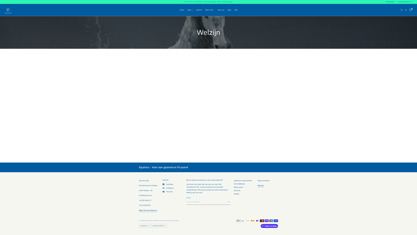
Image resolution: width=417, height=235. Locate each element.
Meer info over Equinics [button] (148, 210)
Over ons (221, 10)
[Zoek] (402, 10)
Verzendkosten (239, 184)
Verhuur (199, 10)
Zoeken (236, 194)
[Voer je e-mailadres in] (228, 202)
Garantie (237, 190)
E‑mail (188, 198)
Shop (189, 10)
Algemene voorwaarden (243, 180)
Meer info (209, 10)
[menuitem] (182, 10)
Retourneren (238, 187)
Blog (229, 10)
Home (182, 10)
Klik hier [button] (261, 185)
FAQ (235, 10)
